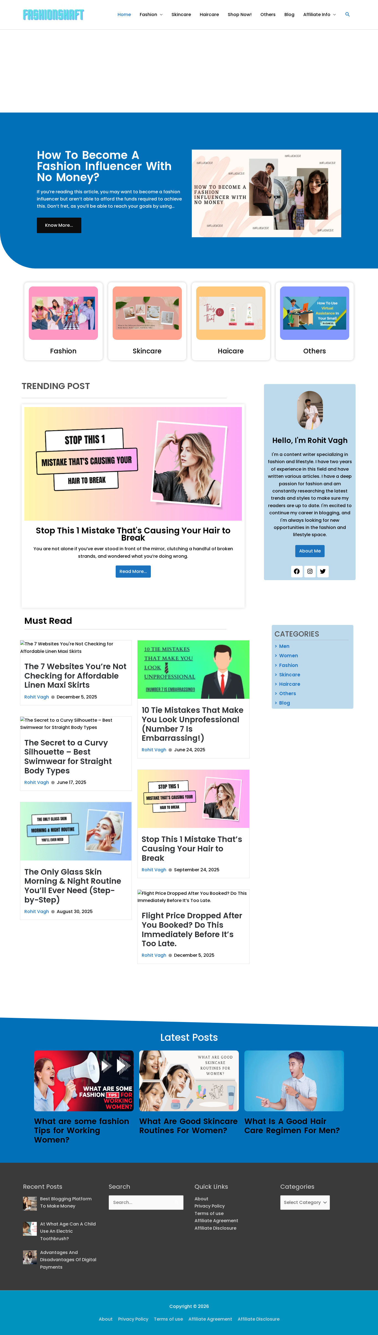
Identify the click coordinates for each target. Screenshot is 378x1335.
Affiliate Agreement (216, 1220)
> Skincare (287, 674)
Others (268, 14)
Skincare (181, 14)
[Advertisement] (189, 71)
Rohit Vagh (36, 697)
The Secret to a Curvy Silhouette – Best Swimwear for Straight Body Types (68, 756)
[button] (348, 14)
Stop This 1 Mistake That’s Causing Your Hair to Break (192, 848)
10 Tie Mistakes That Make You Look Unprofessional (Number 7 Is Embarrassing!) (193, 724)
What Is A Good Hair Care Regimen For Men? (292, 1126)
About (201, 1199)
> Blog (282, 703)
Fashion (148, 14)
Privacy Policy (210, 1206)
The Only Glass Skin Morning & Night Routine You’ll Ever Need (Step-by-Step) (72, 886)
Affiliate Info (316, 14)
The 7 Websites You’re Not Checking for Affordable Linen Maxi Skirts (75, 675)
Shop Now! (240, 14)
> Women (286, 655)
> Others (285, 693)
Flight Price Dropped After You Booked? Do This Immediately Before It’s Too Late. (192, 929)
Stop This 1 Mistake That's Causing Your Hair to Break (133, 534)
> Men (282, 646)
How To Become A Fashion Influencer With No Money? (104, 166)
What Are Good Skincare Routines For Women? (188, 1126)
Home (124, 14)
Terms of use (209, 1213)
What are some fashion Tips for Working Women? (81, 1130)
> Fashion (286, 665)
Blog (289, 14)
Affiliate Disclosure (215, 1228)
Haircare (209, 14)
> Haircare (287, 684)
